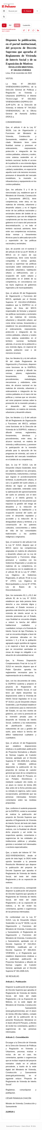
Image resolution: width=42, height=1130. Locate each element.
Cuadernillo (26, 25)
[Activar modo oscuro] (4, 17)
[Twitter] (24, 30)
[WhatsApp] (33, 30)
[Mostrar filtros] (37, 11)
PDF (10, 25)
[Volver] (4, 25)
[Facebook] (29, 30)
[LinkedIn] (38, 30)
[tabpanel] (21, 577)
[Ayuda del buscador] (4, 11)
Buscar (29, 11)
